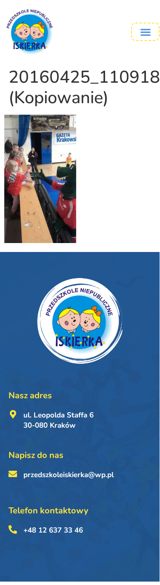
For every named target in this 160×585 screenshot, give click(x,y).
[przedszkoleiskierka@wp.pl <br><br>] (13, 474)
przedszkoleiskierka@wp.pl (68, 475)
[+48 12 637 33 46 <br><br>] (13, 529)
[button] (145, 31)
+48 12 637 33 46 (53, 530)
